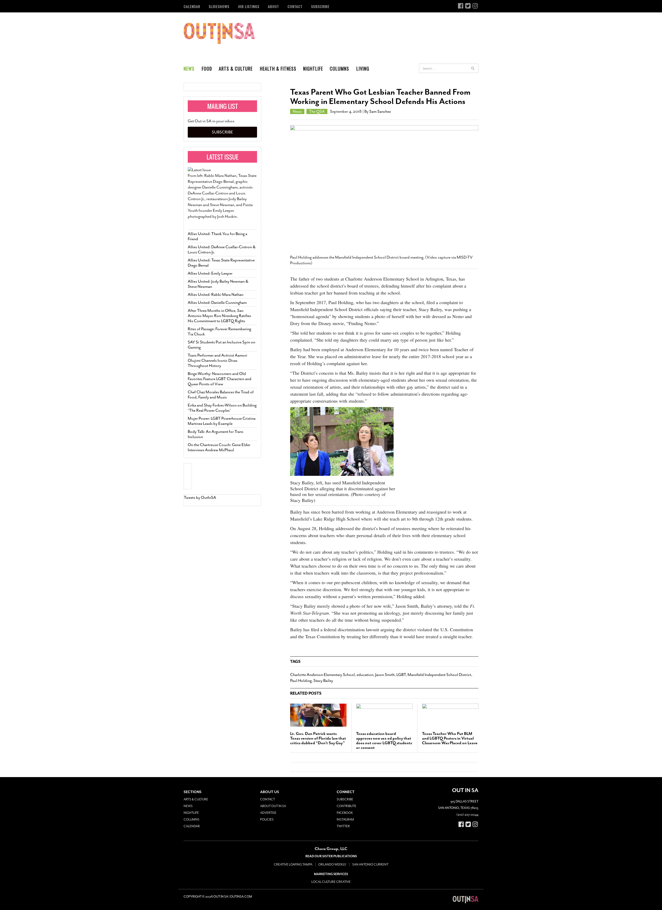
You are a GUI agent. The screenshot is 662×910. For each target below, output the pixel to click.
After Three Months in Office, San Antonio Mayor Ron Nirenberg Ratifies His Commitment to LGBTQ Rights (219, 316)
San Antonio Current (370, 864)
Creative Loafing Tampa (293, 864)
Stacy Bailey (323, 680)
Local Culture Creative (331, 882)
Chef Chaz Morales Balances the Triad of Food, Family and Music (221, 394)
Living (362, 68)
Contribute (346, 806)
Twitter (343, 826)
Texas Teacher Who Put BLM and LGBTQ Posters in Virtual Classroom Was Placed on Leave (450, 738)
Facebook (345, 813)
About (273, 6)
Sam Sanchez (380, 111)
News (189, 68)
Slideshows (219, 6)
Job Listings (248, 6)
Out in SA (219, 33)
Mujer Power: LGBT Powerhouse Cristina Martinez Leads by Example (221, 421)
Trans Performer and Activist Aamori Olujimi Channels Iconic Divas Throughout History (217, 360)
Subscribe (320, 6)
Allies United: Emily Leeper (210, 273)
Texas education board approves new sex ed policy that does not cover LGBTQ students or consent (384, 740)
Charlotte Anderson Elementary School (322, 674)
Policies (267, 819)
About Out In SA (273, 806)
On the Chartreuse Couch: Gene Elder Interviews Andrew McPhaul (219, 447)
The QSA (317, 111)
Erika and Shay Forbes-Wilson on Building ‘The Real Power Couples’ (222, 408)
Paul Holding (301, 680)
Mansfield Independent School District (439, 674)
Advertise (268, 813)
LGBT (401, 674)
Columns (339, 68)
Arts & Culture (236, 68)
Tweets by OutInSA (200, 497)
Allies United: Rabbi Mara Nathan (215, 294)
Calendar (192, 6)
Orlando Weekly (332, 864)
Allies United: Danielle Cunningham (217, 302)
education (365, 674)
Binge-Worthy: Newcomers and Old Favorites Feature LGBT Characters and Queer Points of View (219, 379)
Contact (295, 6)
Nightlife (313, 68)
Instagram (345, 819)
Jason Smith (385, 674)
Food (207, 68)
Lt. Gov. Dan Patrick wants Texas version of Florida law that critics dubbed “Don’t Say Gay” (318, 738)
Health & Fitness (278, 68)
